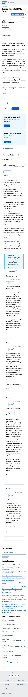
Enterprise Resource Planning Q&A (12, 582)
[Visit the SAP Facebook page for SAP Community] (9, 675)
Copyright (7, 684)
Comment (15, 108)
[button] (3, 29)
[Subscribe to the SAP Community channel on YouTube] (15, 675)
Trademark (7, 689)
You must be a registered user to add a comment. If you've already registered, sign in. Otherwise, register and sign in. (14, 260)
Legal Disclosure (21, 684)
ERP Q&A (5, 6)
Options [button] (25, 14)
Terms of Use (21, 680)
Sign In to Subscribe (17, 14)
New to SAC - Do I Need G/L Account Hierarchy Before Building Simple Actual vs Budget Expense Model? (13, 578)
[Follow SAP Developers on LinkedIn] (18, 675)
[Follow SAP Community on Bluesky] (12, 675)
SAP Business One (6, 35)
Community (11, 2)
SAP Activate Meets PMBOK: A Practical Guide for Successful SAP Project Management (12, 567)
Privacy (7, 680)
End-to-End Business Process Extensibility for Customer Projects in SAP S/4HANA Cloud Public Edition (13, 607)
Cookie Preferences (7, 693)
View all (4, 667)
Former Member (11, 22)
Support (21, 689)
